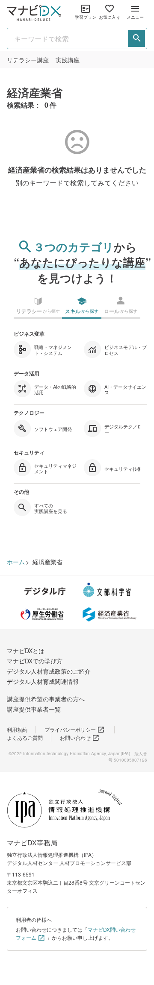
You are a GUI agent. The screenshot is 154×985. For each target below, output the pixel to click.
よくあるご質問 (25, 737)
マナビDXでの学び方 (34, 661)
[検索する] (136, 38)
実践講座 (68, 60)
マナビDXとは (25, 650)
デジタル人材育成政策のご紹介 (49, 671)
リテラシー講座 (28, 60)
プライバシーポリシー (70, 729)
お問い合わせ (75, 737)
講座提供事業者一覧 (34, 709)
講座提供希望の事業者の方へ (46, 699)
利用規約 (17, 729)
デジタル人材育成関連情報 (43, 681)
